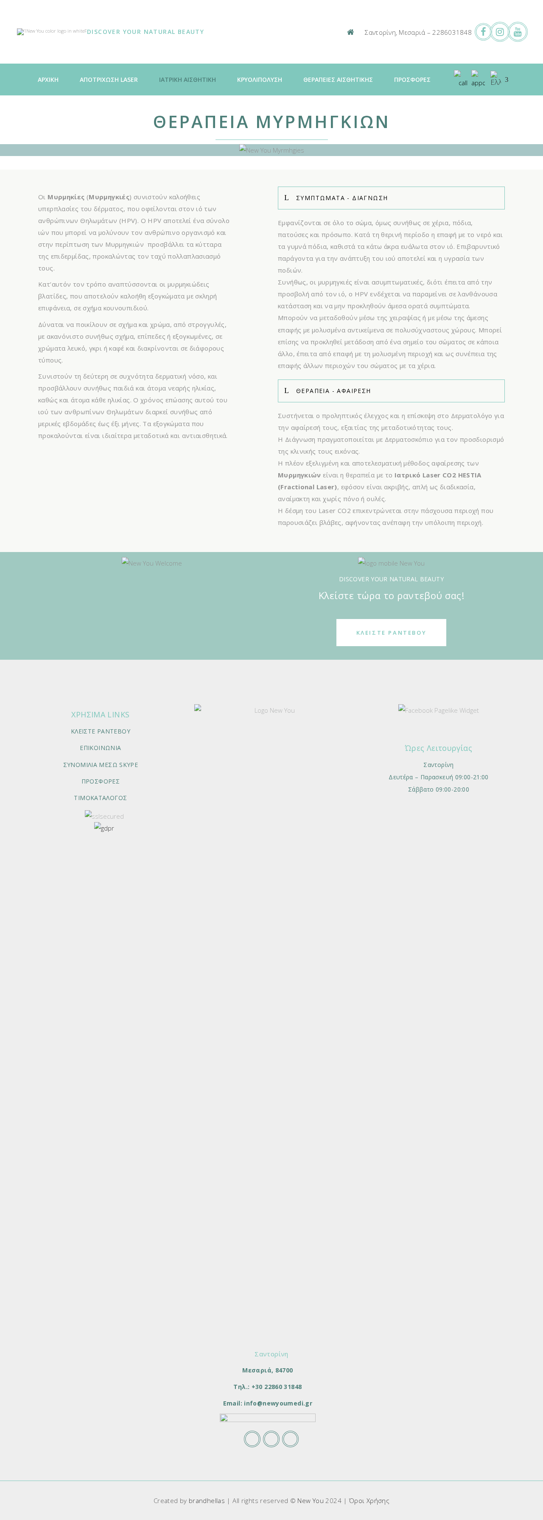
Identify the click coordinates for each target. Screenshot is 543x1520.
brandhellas (207, 1500)
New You (310, 1500)
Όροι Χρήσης (369, 1500)
